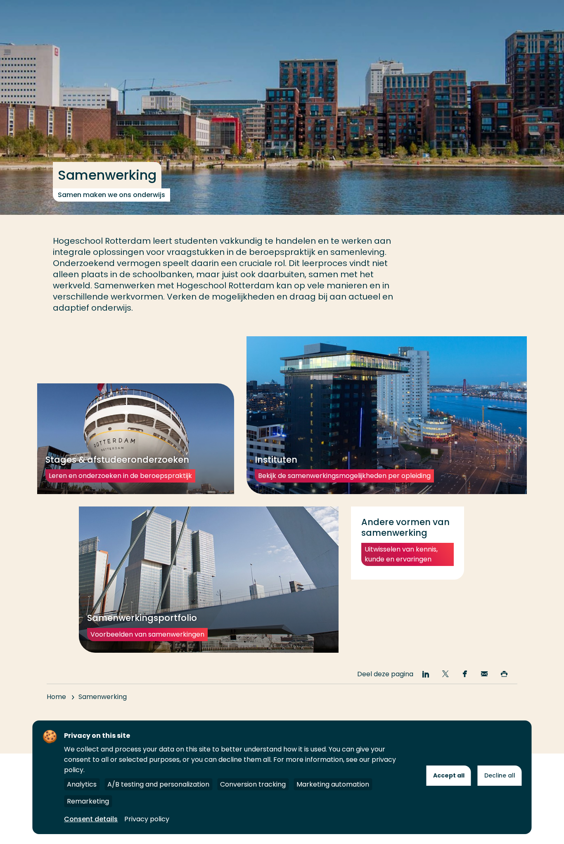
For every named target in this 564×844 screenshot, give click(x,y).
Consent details (91, 819)
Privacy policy (146, 819)
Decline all (499, 775)
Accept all (448, 775)
